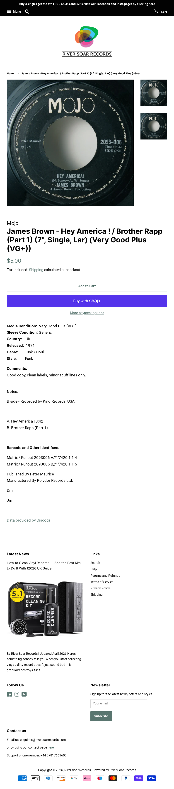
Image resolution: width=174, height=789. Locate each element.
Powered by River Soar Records (114, 770)
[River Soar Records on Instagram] (16, 695)
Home (10, 73)
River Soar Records (77, 770)
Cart (163, 11)
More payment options (87, 313)
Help (93, 569)
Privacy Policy (100, 588)
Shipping (36, 270)
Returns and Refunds (105, 576)
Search (95, 563)
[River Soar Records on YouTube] (24, 695)
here (51, 747)
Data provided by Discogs (29, 520)
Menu (16, 11)
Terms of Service (101, 582)
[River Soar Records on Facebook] (9, 695)
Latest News (18, 554)
